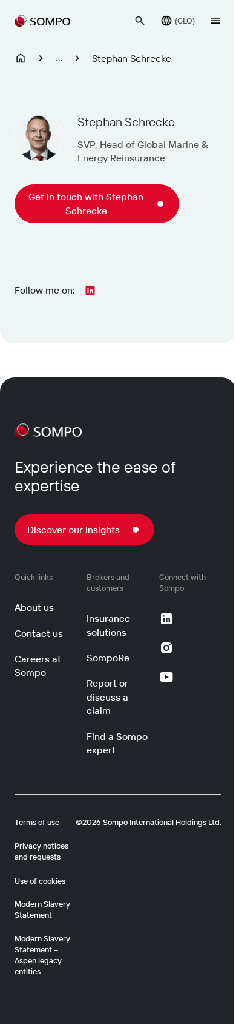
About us (34, 607)
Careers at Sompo (38, 665)
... (59, 58)
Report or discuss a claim (107, 696)
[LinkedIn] (166, 618)
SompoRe (108, 658)
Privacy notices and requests (41, 851)
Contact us (39, 633)
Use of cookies (40, 881)
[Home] (21, 58)
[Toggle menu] (215, 21)
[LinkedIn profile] (90, 291)
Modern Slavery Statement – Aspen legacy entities (42, 955)
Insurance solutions (108, 625)
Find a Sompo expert (117, 743)
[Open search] (140, 21)
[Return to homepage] (42, 21)
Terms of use (37, 822)
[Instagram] (166, 648)
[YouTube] (166, 677)
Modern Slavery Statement (42, 909)
